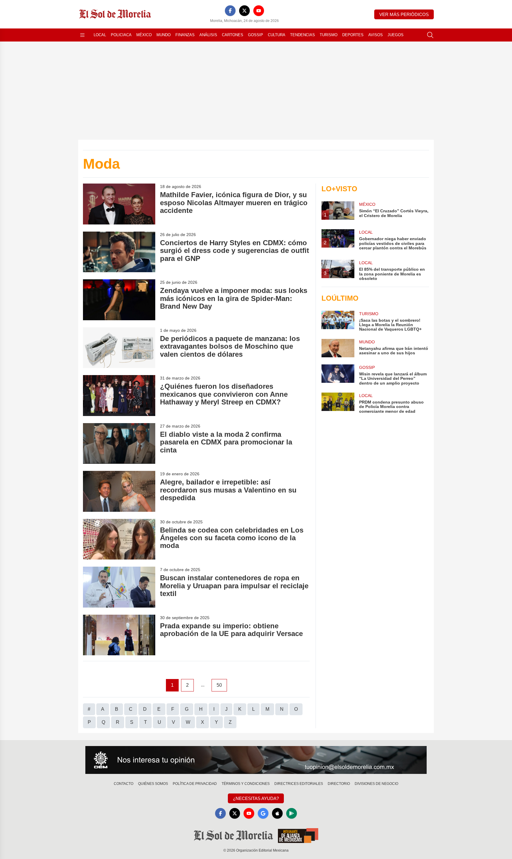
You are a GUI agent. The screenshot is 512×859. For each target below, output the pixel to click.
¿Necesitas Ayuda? (256, 798)
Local (100, 35)
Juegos (396, 35)
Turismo (328, 35)
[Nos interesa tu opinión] (256, 760)
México (144, 35)
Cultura (276, 35)
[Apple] (277, 813)
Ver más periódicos (404, 14)
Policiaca (121, 35)
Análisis (208, 35)
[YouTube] (258, 10)
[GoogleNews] (263, 813)
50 (219, 685)
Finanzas (185, 35)
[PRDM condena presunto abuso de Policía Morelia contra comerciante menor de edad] (337, 403)
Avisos (375, 35)
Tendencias (302, 35)
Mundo (163, 35)
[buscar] (430, 35)
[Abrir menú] (82, 35)
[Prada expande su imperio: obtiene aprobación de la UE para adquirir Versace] (119, 635)
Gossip (255, 35)
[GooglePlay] (291, 813)
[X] (244, 10)
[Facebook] (230, 10)
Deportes (353, 35)
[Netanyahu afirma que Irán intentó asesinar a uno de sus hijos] (337, 348)
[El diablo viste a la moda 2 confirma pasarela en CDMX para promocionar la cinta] (119, 443)
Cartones (232, 35)
